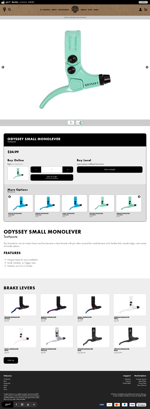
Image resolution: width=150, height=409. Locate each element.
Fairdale (120, 396)
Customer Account (141, 379)
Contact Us (128, 379)
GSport (128, 396)
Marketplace (140, 376)
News (96, 10)
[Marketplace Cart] (146, 9)
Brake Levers (73, 17)
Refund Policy (142, 381)
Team (90, 10)
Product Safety (127, 383)
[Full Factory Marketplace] (3, 2)
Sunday (115, 396)
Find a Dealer (109, 170)
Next (147, 67)
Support (143, 2)
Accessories (63, 10)
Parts (54, 10)
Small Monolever (81, 17)
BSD (145, 396)
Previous (3, 67)
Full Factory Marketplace (118, 394)
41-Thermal (45, 10)
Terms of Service (141, 385)
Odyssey (66, 17)
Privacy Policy (142, 383)
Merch (83, 10)
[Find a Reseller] (4, 9)
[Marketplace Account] (140, 9)
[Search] (9, 9)
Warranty (128, 381)
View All (10, 360)
